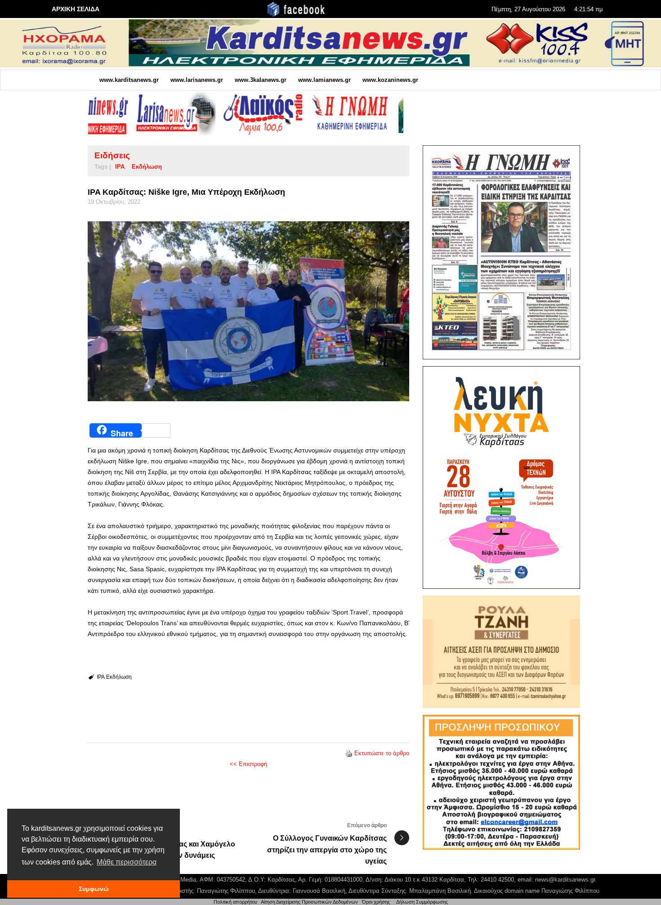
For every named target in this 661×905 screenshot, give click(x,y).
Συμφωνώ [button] (94, 888)
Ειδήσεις (112, 155)
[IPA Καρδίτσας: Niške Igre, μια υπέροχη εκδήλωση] (248, 311)
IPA (120, 166)
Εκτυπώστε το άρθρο (381, 753)
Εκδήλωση (147, 166)
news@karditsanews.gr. (566, 879)
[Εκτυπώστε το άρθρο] (349, 753)
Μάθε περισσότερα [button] (126, 862)
